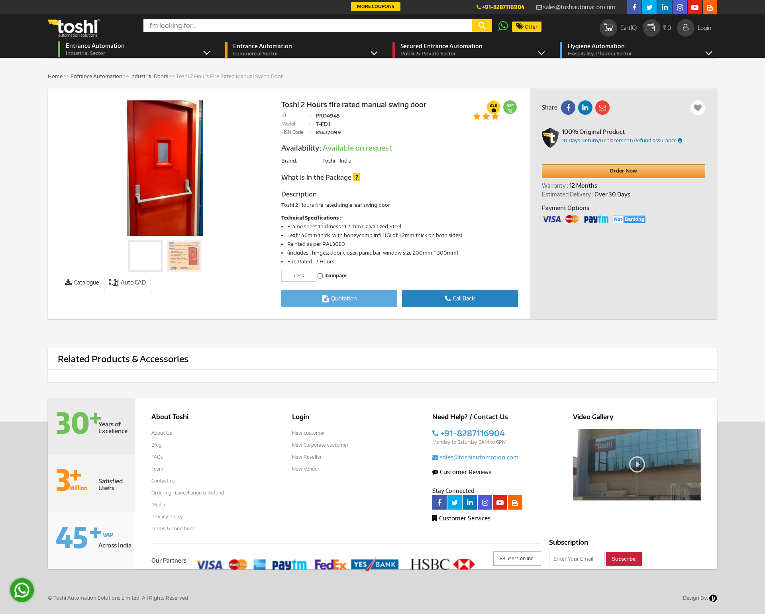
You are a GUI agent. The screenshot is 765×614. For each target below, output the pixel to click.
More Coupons (375, 6)
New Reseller (307, 457)
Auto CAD (133, 282)
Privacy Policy (167, 517)
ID (283, 115)
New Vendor (306, 469)
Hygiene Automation (600, 50)
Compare (336, 275)
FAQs (157, 457)
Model (288, 124)
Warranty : (555, 185)
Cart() (628, 27)
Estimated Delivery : (567, 194)
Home (55, 76)
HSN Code (292, 132)
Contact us (163, 481)
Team (157, 469)
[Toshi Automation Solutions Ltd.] (74, 28)
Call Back (463, 298)
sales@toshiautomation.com (578, 7)
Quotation (343, 298)
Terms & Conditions (173, 529)
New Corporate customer (320, 445)
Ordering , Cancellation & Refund (187, 493)
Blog (156, 445)
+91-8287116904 (502, 7)
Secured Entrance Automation (441, 50)
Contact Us (491, 417)
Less (299, 276)
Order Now (623, 170)
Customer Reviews (464, 471)
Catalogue (86, 282)
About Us (161, 433)
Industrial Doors (149, 76)
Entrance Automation (95, 49)
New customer (308, 433)
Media (158, 505)
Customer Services (463, 518)
